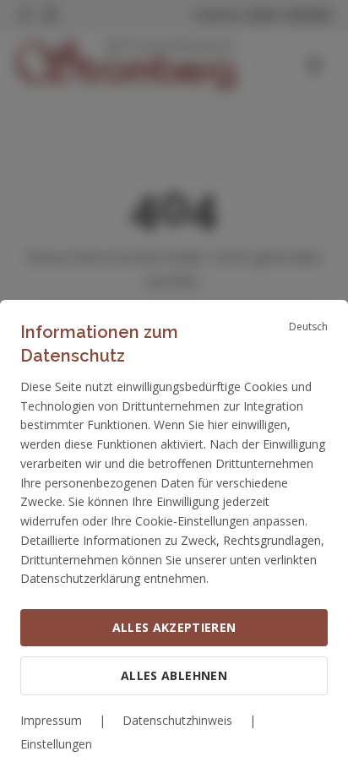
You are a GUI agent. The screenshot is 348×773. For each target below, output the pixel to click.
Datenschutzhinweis (177, 720)
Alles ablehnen (174, 675)
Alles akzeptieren (174, 627)
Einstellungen (56, 744)
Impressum (51, 720)
